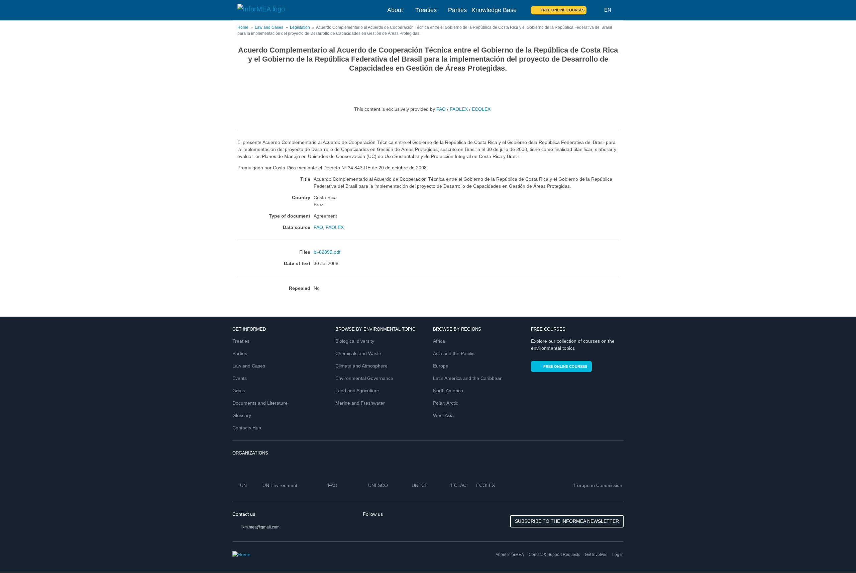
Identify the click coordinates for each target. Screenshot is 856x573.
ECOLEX (481, 109)
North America (448, 390)
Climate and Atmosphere (361, 366)
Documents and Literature (260, 403)
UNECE (420, 485)
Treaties (426, 10)
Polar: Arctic (445, 403)
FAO (441, 109)
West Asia (443, 415)
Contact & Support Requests (554, 554)
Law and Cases (269, 27)
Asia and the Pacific (453, 353)
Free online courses (562, 10)
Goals (238, 390)
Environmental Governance (364, 378)
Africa (439, 341)
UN (244, 485)
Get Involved (596, 554)
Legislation (300, 27)
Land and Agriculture (357, 390)
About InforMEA (510, 554)
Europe (440, 366)
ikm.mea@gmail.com (260, 527)
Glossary (241, 415)
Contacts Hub (246, 427)
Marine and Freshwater (360, 403)
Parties (457, 10)
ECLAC (459, 485)
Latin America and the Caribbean (468, 378)
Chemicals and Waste (358, 353)
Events (239, 378)
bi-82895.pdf (327, 252)
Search (596, 10)
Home (242, 27)
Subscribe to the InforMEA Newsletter (567, 521)
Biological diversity (354, 341)
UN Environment (280, 485)
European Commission (599, 485)
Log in (618, 554)
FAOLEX (459, 109)
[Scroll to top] (836, 553)
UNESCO (378, 485)
